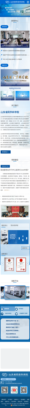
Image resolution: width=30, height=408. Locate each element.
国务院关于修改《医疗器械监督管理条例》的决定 (13, 327)
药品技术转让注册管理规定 (13, 330)
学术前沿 (21, 308)
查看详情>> (7, 190)
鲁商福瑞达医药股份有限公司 (17, 350)
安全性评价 (14, 225)
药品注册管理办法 (11, 334)
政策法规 (6, 308)
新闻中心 (16, 399)
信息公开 (20, 401)
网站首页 (4, 399)
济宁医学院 (15, 366)
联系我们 (26, 401)
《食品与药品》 (8, 313)
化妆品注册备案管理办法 (13, 324)
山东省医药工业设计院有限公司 (11, 353)
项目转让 (4, 225)
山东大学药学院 (7, 366)
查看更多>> (5, 152)
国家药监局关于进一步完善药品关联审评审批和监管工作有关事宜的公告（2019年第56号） (13, 320)
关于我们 (10, 399)
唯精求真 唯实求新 (15, 88)
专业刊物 (13, 401)
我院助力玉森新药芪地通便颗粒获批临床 (14, 50)
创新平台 (7, 401)
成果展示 (4, 254)
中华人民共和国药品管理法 (13, 337)
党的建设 (23, 399)
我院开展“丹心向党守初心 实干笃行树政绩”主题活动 (14, 199)
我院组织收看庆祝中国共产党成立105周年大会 (13, 196)
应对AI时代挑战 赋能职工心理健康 (11, 45)
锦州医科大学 (23, 366)
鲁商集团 (6, 350)
